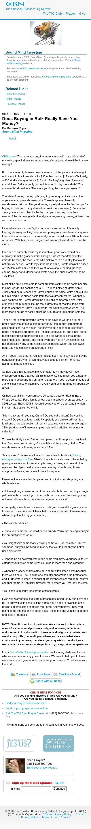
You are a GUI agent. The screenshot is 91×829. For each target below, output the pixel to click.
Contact (65, 817)
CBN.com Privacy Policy (57, 814)
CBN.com (8, 156)
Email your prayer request (42, 767)
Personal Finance (16, 104)
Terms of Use (50, 817)
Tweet (12, 138)
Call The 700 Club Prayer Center (25, 713)
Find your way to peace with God (25, 703)
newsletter (42, 652)
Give (82, 13)
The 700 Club (52, 13)
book (56, 76)
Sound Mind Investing (17, 131)
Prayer (70, 13)
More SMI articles (16, 93)
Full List (59, 783)
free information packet (30, 68)
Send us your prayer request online (27, 708)
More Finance (14, 98)
